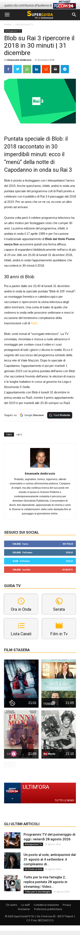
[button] (74, 14)
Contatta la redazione (46, 905)
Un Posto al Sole (33, 869)
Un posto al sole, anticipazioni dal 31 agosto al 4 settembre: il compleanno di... (50, 859)
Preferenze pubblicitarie (48, 909)
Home (7, 24)
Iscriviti (67, 569)
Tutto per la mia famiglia (37, 891)
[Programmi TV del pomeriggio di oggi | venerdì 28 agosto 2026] (12, 840)
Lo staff (25, 905)
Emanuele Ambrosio (19, 59)
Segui (69, 552)
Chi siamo (11, 905)
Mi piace (68, 543)
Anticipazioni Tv (24, 24)
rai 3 (19, 434)
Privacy (67, 905)
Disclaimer (24, 909)
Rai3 (34, 323)
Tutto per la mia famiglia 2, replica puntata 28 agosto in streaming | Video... (45, 882)
